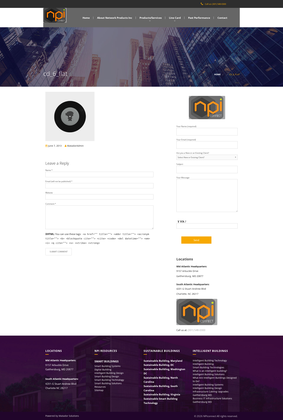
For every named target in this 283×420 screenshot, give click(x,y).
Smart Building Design (106, 376)
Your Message (182, 177)
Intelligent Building (203, 363)
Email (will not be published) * (58, 181)
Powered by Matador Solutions (62, 415)
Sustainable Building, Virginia (162, 394)
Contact (222, 18)
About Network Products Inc (114, 18)
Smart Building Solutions (108, 383)
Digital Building (102, 369)
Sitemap (99, 390)
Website (49, 192)
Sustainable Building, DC (159, 364)
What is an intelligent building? (210, 370)
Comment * (50, 203)
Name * (49, 170)
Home (86, 18)
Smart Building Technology (109, 379)
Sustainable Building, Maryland (163, 360)
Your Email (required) (186, 139)
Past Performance (199, 18)
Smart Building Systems (107, 366)
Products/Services (150, 18)
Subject (179, 164)
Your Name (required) (186, 126)
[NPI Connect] (55, 15)
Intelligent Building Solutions (209, 374)
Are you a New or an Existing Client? (192, 153)
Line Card (174, 18)
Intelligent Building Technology (210, 360)
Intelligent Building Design (109, 373)
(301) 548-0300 (196, 330)
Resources (100, 386)
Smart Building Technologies (208, 367)
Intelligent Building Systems (208, 384)
